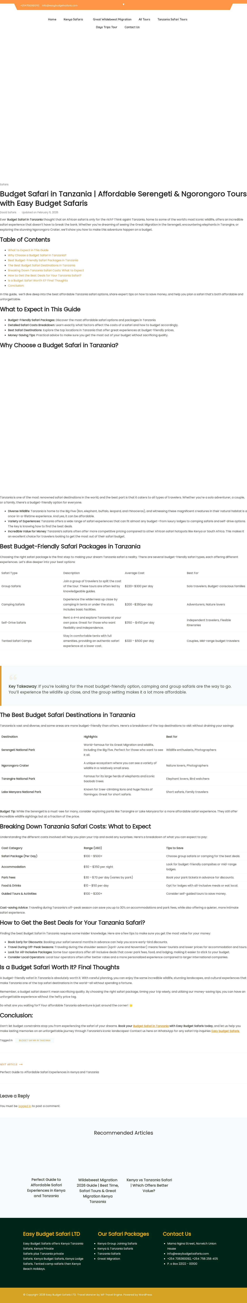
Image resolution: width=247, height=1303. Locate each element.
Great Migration (108, 1259)
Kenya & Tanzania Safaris (115, 1249)
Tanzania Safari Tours (172, 19)
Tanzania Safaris (109, 1254)
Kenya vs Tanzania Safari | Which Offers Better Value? (149, 1185)
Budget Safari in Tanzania (34, 1040)
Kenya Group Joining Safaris (117, 1243)
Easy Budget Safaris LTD (61, 1295)
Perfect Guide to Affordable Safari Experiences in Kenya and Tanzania (49, 1072)
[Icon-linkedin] (225, 5)
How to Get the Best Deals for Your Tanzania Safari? (44, 275)
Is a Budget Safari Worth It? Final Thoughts (38, 280)
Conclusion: (16, 285)
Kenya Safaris (73, 19)
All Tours (144, 19)
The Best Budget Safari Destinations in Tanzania (41, 265)
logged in (24, 1106)
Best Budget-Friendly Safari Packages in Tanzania (43, 260)
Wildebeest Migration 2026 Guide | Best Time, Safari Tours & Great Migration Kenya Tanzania (98, 1190)
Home (52, 19)
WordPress (145, 1295)
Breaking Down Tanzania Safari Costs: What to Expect (46, 270)
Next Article (8, 1064)
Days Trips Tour (106, 27)
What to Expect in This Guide (28, 250)
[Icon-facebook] (215, 5)
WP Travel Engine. (112, 1295)
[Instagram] (220, 5)
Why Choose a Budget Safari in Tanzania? (37, 255)
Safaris (4, 184)
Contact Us (132, 27)
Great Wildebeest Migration (112, 19)
